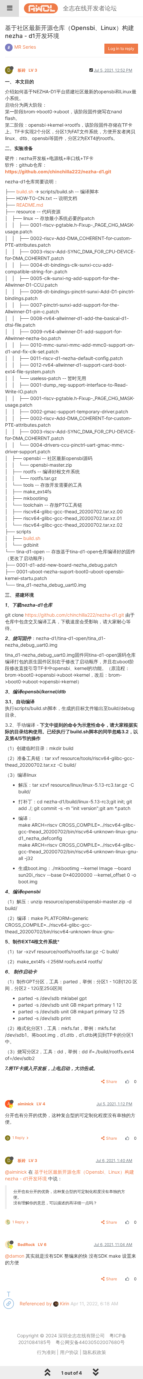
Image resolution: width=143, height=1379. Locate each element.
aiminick (31, 1103)
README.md (29, 205)
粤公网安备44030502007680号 (90, 1342)
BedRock (32, 1244)
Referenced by (36, 1303)
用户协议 (69, 1352)
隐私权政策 (94, 1352)
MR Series (25, 47)
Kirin (64, 1303)
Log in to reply (121, 48)
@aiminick (16, 1172)
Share (111, 1081)
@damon (14, 1256)
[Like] (126, 1081)
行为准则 (46, 1352)
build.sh (24, 191)
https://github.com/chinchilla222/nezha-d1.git (58, 171)
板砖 (27, 70)
